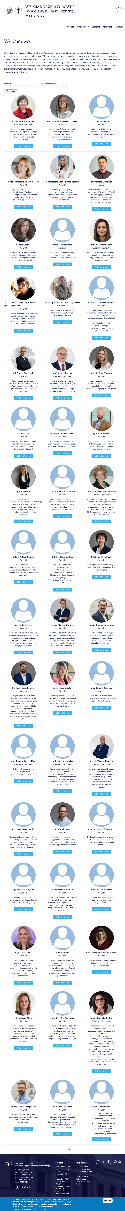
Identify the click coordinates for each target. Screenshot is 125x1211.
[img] (121, 8)
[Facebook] (98, 1162)
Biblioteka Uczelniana (64, 1186)
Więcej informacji (40, 1209)
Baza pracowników (83, 1169)
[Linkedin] (109, 1162)
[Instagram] (103, 1162)
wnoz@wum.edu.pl (28, 1177)
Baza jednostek (81, 1167)
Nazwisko (8, 84)
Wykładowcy (83, 27)
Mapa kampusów (62, 1194)
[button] (121, 12)
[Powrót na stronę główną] (8, 1166)
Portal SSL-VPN (81, 1176)
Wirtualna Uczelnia (62, 1167)
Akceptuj (107, 1200)
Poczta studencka (62, 1169)
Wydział (70, 27)
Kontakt (119, 27)
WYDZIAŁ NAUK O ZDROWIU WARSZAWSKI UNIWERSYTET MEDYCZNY (50, 11)
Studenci (96, 27)
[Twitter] (115, 1162)
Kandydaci (107, 27)
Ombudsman (80, 1179)
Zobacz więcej (23, 146)
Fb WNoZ (25, 1187)
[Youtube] (120, 1162)
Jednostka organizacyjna (46, 84)
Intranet (78, 1174)
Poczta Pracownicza (83, 1172)
